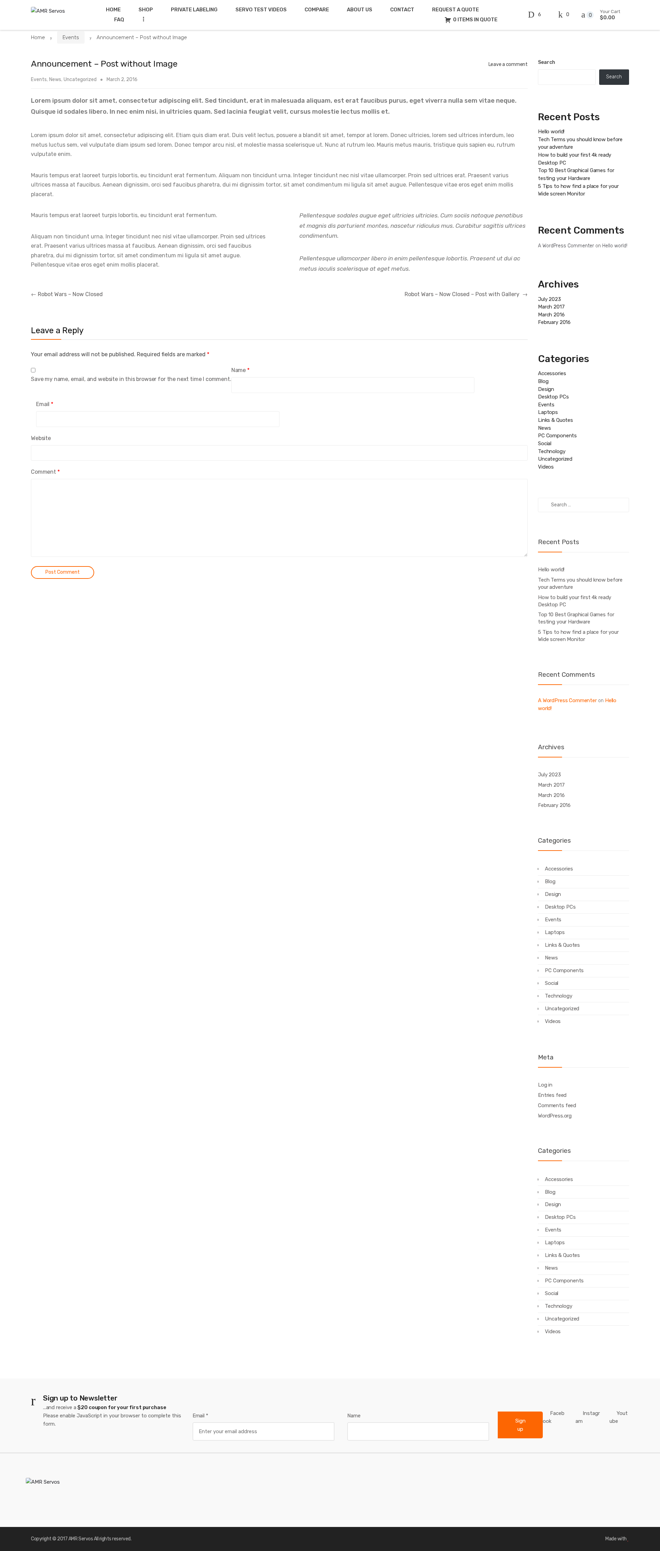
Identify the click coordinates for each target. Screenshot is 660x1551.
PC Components (557, 435)
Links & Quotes (555, 420)
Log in (545, 1085)
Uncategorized (80, 79)
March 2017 (551, 307)
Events (71, 37)
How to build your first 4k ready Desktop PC (574, 601)
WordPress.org (555, 1116)
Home (113, 10)
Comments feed (557, 1105)
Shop (146, 10)
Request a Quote (455, 10)
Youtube (618, 1417)
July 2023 (549, 299)
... (141, 19)
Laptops (548, 412)
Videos (546, 467)
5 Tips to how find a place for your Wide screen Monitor (578, 635)
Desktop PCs (553, 397)
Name (240, 370)
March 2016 (551, 315)
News (55, 79)
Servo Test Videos (261, 10)
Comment (45, 472)
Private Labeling (194, 10)
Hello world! (551, 131)
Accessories (552, 373)
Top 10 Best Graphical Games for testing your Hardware (576, 618)
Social (544, 443)
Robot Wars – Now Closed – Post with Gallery (466, 294)
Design (546, 389)
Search (546, 62)
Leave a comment (508, 64)
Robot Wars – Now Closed (67, 294)
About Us (359, 10)
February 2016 (554, 322)
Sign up (520, 1425)
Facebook (553, 1417)
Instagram (587, 1417)
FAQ (119, 19)
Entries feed (552, 1095)
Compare (317, 10)
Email (44, 404)
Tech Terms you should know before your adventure (580, 583)
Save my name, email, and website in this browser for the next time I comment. (131, 379)
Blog (543, 381)
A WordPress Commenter (566, 246)
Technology (551, 451)
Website (41, 438)
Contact (402, 10)
